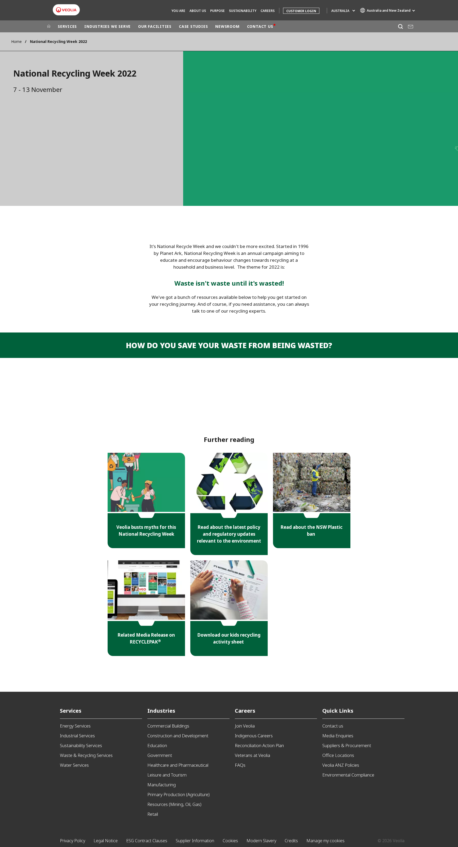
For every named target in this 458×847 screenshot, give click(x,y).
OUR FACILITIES (154, 26)
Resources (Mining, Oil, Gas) (174, 804)
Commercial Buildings (168, 726)
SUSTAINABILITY (242, 10)
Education (157, 745)
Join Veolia (245, 726)
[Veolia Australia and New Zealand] (66, 9)
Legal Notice (106, 841)
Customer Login (301, 11)
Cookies (230, 841)
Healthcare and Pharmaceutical (177, 765)
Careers (245, 710)
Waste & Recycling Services (86, 755)
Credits (291, 841)
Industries (161, 710)
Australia (340, 10)
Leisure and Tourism (167, 775)
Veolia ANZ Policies (340, 765)
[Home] (48, 26)
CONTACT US (260, 26)
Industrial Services (77, 736)
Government (159, 755)
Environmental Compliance (348, 775)
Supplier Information (195, 841)
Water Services (74, 765)
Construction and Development (177, 736)
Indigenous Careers (254, 736)
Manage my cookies (325, 841)
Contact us (332, 726)
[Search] (400, 26)
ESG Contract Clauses (146, 841)
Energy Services (75, 726)
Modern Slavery (261, 841)
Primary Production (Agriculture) (178, 794)
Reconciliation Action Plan (259, 745)
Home (16, 41)
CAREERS (268, 10)
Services (70, 710)
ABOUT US (198, 10)
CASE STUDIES (193, 26)
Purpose (217, 10)
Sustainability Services (81, 745)
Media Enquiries (337, 736)
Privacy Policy (72, 841)
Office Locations (338, 755)
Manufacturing (161, 785)
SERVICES (67, 26)
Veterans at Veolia (252, 755)
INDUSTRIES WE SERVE (107, 26)
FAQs (240, 765)
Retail (152, 814)
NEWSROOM (227, 26)
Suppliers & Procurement (346, 745)
